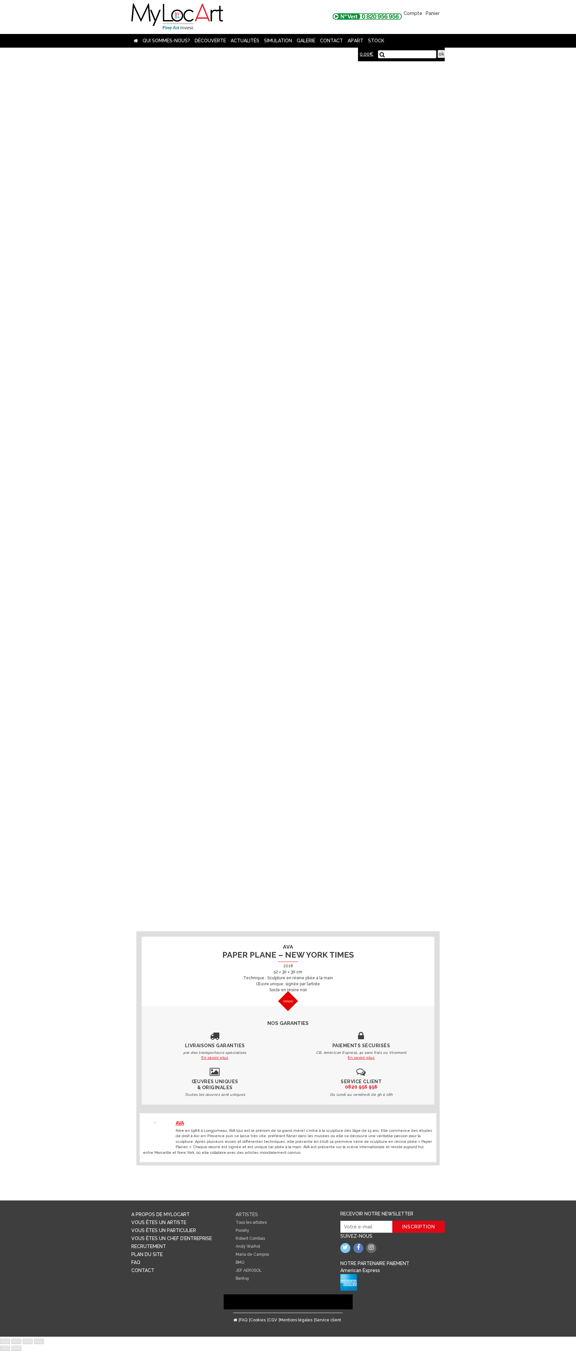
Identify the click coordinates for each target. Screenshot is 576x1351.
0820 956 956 (361, 1087)
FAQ (135, 1262)
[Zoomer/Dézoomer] (39, 1341)
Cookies (258, 1320)
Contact (331, 40)
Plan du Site (147, 1254)
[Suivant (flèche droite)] (16, 1348)
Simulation (278, 40)
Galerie (306, 40)
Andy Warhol (248, 1246)
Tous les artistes (251, 1222)
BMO (240, 1262)
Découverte (210, 40)
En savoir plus (214, 1058)
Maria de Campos (252, 1254)
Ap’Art (355, 40)
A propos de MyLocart (160, 1214)
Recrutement (148, 1246)
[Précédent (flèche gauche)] (5, 1348)
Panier (433, 13)
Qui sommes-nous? (166, 40)
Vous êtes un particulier (163, 1230)
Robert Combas (250, 1238)
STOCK (376, 40)
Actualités (245, 40)
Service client (328, 1320)
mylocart (177, 17)
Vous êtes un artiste (158, 1222)
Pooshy (242, 1230)
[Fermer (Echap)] (5, 1341)
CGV (272, 1320)
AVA (180, 1123)
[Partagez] (16, 1341)
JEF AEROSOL (249, 1270)
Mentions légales (296, 1320)
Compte (413, 13)
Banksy (242, 1278)
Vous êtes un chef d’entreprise (171, 1238)
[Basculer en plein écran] (28, 1341)
